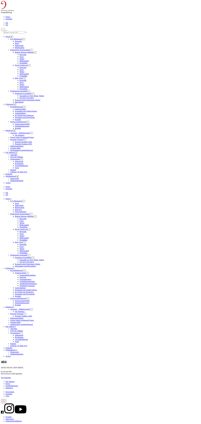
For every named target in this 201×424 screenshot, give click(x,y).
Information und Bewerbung (25, 266)
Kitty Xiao (19, 78)
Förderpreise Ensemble (18, 91)
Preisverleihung (20, 212)
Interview (18, 210)
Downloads (10, 392)
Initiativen (9, 307)
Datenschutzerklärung (14, 421)
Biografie (18, 41)
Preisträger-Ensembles (23, 93)
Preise (8, 199)
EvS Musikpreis (16, 39)
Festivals (23, 277)
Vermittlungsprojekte (27, 282)
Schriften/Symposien (27, 286)
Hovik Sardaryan (21, 65)
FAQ (7, 396)
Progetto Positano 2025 (23, 144)
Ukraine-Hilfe (15, 148)
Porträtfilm (23, 63)
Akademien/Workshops (28, 284)
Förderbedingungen (22, 126)
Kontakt (18, 120)
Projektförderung (16, 107)
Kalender (9, 19)
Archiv (8, 356)
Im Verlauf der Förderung (24, 115)
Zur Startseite (6, 378)
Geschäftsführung (21, 166)
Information (19, 102)
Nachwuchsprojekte (22, 124)
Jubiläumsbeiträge (16, 181)
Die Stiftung (10, 327)
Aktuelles (13, 155)
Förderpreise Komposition (19, 50)
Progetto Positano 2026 (23, 142)
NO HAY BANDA (27, 98)
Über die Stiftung (16, 157)
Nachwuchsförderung (18, 122)
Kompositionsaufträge (28, 275)
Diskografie (19, 46)
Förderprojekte (20, 109)
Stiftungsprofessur (16, 146)
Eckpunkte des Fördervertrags (26, 111)
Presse (8, 17)
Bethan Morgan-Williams (24, 52)
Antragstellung (20, 113)
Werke (22, 59)
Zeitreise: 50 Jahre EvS (18, 172)
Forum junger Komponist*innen (22, 137)
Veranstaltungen (25, 279)
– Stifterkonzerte (20, 133)
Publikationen (11, 350)
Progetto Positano (16, 140)
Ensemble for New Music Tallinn (32, 96)
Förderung (9, 268)
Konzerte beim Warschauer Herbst (27, 100)
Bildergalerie (19, 48)
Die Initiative (19, 135)
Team (17, 168)
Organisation (15, 159)
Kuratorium (19, 164)
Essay (17, 43)
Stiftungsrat (19, 161)
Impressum (10, 419)
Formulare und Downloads (25, 117)
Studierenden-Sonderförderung (21, 150)
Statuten (13, 170)
